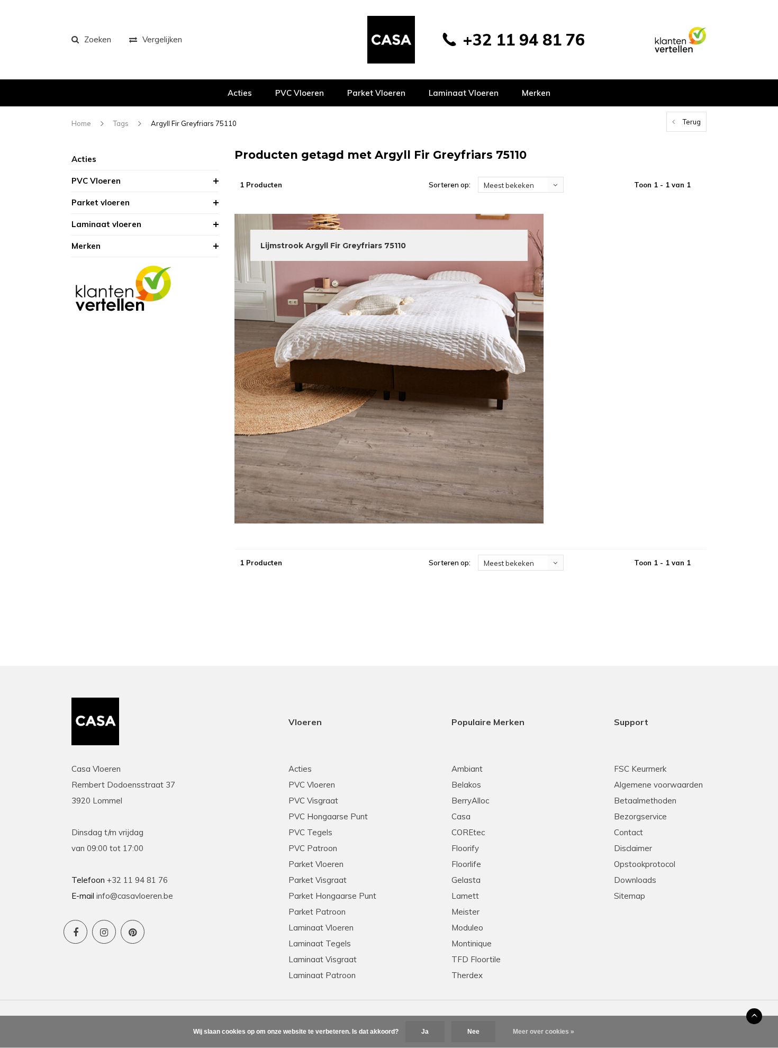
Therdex (467, 975)
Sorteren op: (450, 184)
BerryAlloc (470, 801)
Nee (473, 1031)
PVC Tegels (310, 832)
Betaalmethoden (645, 801)
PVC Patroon (312, 848)
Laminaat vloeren (464, 93)
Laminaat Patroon (322, 975)
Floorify (465, 848)
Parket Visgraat (317, 880)
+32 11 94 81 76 (524, 40)
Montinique (471, 943)
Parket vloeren (376, 93)
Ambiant (467, 769)
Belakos (466, 785)
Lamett (465, 896)
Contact (628, 832)
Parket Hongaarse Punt (332, 896)
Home (81, 123)
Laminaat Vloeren (321, 928)
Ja (425, 1031)
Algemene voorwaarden (658, 785)
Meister (465, 912)
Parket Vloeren (315, 864)
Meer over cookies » (543, 1031)
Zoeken (97, 39)
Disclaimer (633, 848)
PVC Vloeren (299, 93)
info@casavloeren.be (134, 896)
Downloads (635, 880)
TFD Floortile (476, 959)
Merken (536, 93)
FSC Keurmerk (640, 769)
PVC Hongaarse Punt (328, 816)
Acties (240, 93)
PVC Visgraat (313, 801)
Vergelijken (162, 39)
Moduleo (467, 928)
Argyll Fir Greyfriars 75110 (194, 123)
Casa (461, 816)
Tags (121, 123)
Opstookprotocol (644, 864)
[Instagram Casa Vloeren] (104, 932)
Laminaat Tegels (319, 943)
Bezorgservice (640, 816)
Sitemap (629, 896)
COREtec (468, 832)
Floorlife (466, 864)
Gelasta (466, 880)
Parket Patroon (317, 912)
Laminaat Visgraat (322, 959)
